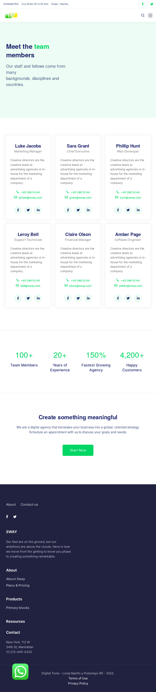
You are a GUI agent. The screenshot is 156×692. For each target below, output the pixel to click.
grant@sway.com (80, 197)
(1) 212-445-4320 (19, 652)
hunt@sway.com (130, 197)
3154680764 (10, 3)
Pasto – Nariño (59, 3)
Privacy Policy (78, 683)
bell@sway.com (30, 285)
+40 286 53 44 (30, 192)
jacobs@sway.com (30, 197)
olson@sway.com (80, 285)
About (11, 504)
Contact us (29, 504)
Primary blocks (17, 608)
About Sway (15, 579)
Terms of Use (78, 678)
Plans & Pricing (17, 585)
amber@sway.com (130, 285)
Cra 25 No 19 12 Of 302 (35, 3)
